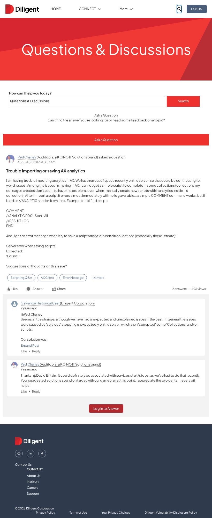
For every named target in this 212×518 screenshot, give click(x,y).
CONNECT (87, 9)
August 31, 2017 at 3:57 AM (36, 162)
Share (61, 289)
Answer (38, 289)
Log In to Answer (106, 408)
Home (55, 9)
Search (183, 101)
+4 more (98, 278)
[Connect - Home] (22, 9)
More (123, 9)
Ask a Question (106, 140)
